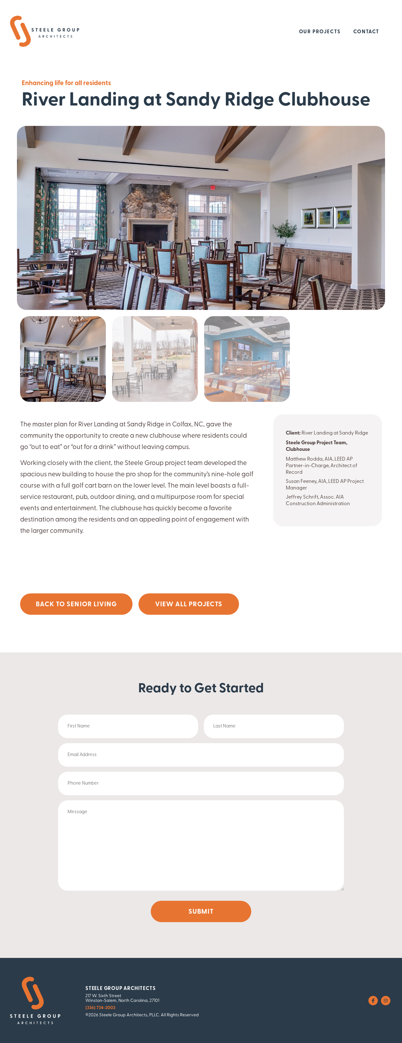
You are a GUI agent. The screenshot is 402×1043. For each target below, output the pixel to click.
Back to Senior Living (76, 604)
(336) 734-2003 (100, 1008)
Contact (366, 32)
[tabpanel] (63, 359)
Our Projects (320, 32)
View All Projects (189, 604)
